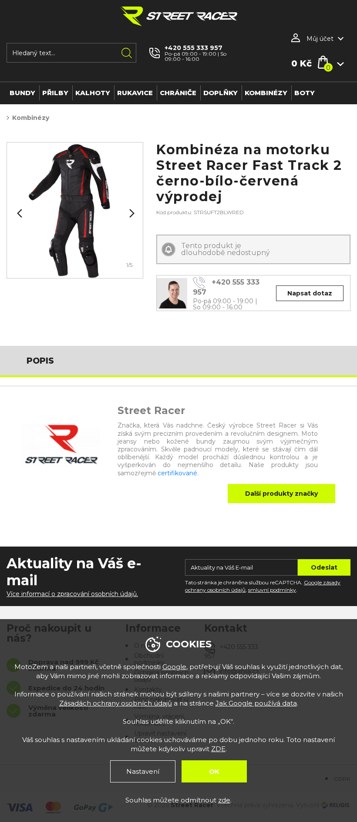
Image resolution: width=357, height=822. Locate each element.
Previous (18, 213)
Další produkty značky (281, 493)
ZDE (218, 749)
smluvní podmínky (272, 590)
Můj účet (319, 39)
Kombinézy (30, 118)
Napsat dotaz (309, 293)
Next (131, 213)
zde (224, 800)
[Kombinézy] (75, 210)
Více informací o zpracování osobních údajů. (72, 594)
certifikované (177, 473)
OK (214, 771)
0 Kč (301, 63)
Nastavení (142, 771)
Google (174, 667)
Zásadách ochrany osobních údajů (115, 703)
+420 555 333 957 (193, 48)
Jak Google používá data (256, 703)
